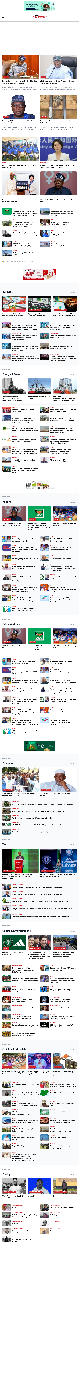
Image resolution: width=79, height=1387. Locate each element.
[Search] (8, 17)
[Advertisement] (39, 37)
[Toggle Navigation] (3, 17)
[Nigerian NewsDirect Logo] (39, 17)
